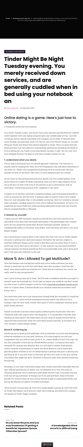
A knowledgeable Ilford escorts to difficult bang (63, 427)
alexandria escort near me (15, 51)
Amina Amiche (13, 108)
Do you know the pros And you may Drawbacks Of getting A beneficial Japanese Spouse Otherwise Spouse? (22, 427)
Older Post (10, 420)
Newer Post (72, 423)
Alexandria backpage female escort (62, 284)
